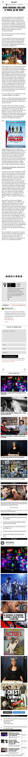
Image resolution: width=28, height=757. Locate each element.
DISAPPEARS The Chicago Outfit (8, 722)
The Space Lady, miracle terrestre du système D (12, 457)
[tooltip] (7, 276)
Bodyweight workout (9, 308)
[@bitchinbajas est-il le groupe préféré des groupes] (14, 559)
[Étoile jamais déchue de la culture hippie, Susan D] (14, 669)
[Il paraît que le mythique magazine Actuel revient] (14, 642)
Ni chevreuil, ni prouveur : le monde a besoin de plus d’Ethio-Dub (13, 436)
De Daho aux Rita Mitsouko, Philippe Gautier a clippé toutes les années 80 (13, 413)
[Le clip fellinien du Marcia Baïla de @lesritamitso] (14, 587)
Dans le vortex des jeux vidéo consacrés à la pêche (13, 478)
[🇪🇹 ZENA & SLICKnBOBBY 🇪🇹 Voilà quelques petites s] (14, 614)
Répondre (6, 321)
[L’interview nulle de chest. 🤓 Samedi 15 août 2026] (14, 696)
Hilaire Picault (13, 4)
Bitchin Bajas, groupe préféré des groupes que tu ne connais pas (13, 393)
